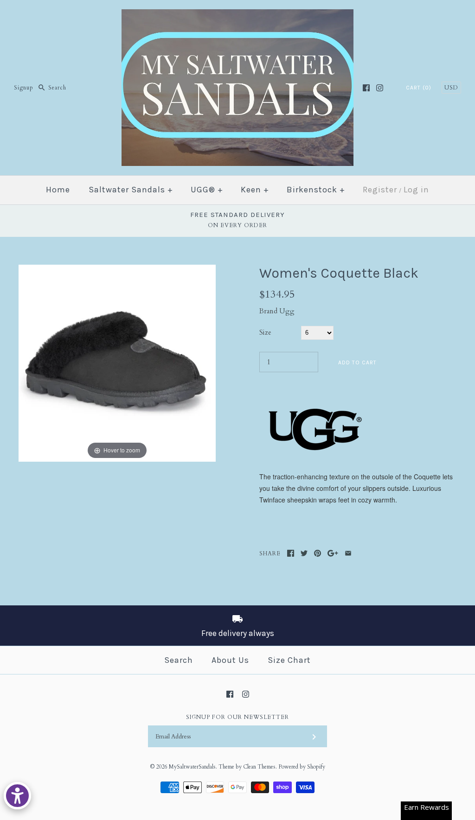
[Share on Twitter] (304, 553)
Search (178, 660)
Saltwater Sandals (131, 189)
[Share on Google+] (332, 553)
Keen (255, 189)
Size (265, 332)
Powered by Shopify (301, 766)
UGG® (207, 189)
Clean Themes (259, 766)
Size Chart (289, 660)
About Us (230, 660)
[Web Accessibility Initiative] (17, 795)
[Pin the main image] (317, 553)
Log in (416, 189)
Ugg (287, 311)
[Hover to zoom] (117, 362)
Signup (23, 87)
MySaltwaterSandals (192, 766)
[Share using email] (348, 553)
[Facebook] (366, 87)
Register (380, 189)
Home (58, 189)
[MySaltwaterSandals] (237, 14)
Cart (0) (418, 87)
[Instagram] (379, 87)
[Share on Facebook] (290, 553)
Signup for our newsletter (237, 717)
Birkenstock (316, 189)
